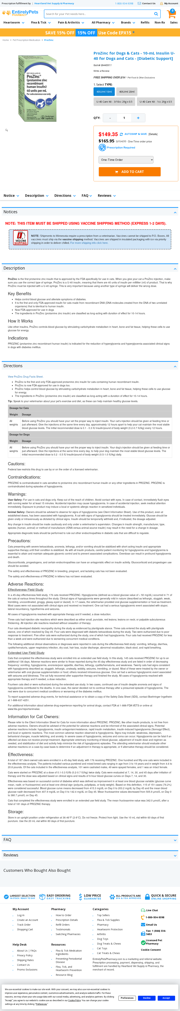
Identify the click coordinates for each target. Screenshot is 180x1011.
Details (153, 134)
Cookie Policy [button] (74, 1000)
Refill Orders (63, 924)
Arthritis (101, 934)
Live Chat (152, 910)
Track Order (24, 924)
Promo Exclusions (27, 969)
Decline (146, 998)
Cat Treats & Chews (108, 953)
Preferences (127, 998)
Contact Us (148, 3)
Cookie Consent (151, 949)
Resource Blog (64, 974)
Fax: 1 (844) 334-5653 (156, 932)
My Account (171, 3)
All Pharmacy (101, 22)
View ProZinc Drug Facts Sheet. (25, 376)
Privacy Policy (25, 955)
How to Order (63, 915)
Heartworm (12, 22)
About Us (22, 950)
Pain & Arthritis (69, 22)
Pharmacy (102, 924)
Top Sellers (103, 915)
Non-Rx (160, 22)
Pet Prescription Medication (26, 40)
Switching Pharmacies (68, 934)
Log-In (20, 915)
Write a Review (101, 70)
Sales (174, 22)
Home (6, 40)
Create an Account (27, 920)
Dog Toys (102, 939)
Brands (126, 22)
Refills (145, 22)
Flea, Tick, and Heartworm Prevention (69, 968)
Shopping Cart (25, 929)
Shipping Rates (25, 960)
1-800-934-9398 (124, 3)
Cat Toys (102, 948)
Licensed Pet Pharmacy (154, 942)
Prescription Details (67, 920)
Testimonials (63, 929)
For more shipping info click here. (89, 242)
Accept (166, 998)
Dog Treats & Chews (109, 943)
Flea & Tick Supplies (108, 920)
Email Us (151, 924)
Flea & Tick (38, 22)
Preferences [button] (41, 1004)
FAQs (33, 950)
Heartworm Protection (110, 929)
